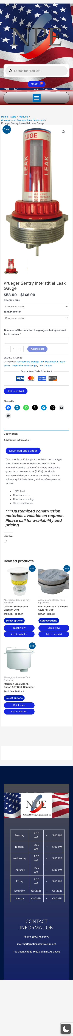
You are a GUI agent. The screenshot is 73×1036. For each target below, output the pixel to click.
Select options (14, 620)
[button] (37, 98)
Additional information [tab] (17, 440)
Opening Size (12, 300)
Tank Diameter (12, 311)
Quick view (19, 627)
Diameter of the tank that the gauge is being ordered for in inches (35, 332)
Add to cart (37, 348)
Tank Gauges (45, 365)
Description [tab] (11, 433)
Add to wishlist (15, 391)
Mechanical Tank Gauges (24, 365)
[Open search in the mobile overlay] (36, 70)
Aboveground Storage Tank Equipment (36, 361)
